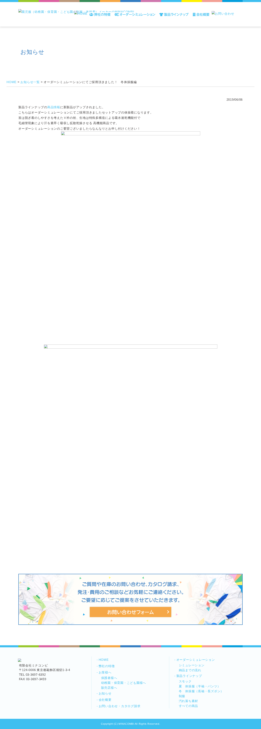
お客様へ (105, 672)
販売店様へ (109, 687)
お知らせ (105, 693)
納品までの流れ (190, 670)
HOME (104, 659)
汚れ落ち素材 (188, 701)
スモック (185, 681)
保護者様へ (109, 678)
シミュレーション (192, 665)
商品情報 (53, 107)
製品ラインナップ (189, 676)
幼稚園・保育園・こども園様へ (123, 682)
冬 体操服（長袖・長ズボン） (201, 691)
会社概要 (105, 699)
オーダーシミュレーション (195, 659)
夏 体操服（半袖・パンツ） (200, 686)
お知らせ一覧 (30, 82)
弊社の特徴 (107, 666)
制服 (182, 696)
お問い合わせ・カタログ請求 (119, 706)
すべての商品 (188, 706)
